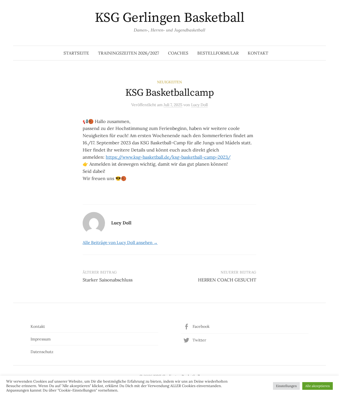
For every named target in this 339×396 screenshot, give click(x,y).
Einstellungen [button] (286, 386)
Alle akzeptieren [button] (317, 386)
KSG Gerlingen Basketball (169, 17)
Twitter (199, 339)
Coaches (178, 53)
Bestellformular (218, 53)
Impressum (41, 338)
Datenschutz (42, 351)
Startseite (76, 53)
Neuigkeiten (169, 82)
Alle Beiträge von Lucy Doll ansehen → (120, 242)
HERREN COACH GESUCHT (227, 280)
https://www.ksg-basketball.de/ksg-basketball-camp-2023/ (168, 157)
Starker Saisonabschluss (108, 280)
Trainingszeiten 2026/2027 (128, 53)
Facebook (201, 326)
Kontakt (258, 53)
